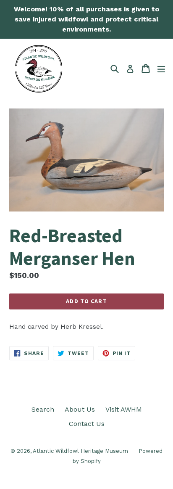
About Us (80, 409)
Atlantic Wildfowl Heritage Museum (80, 451)
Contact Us (87, 424)
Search (42, 409)
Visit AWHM (123, 409)
